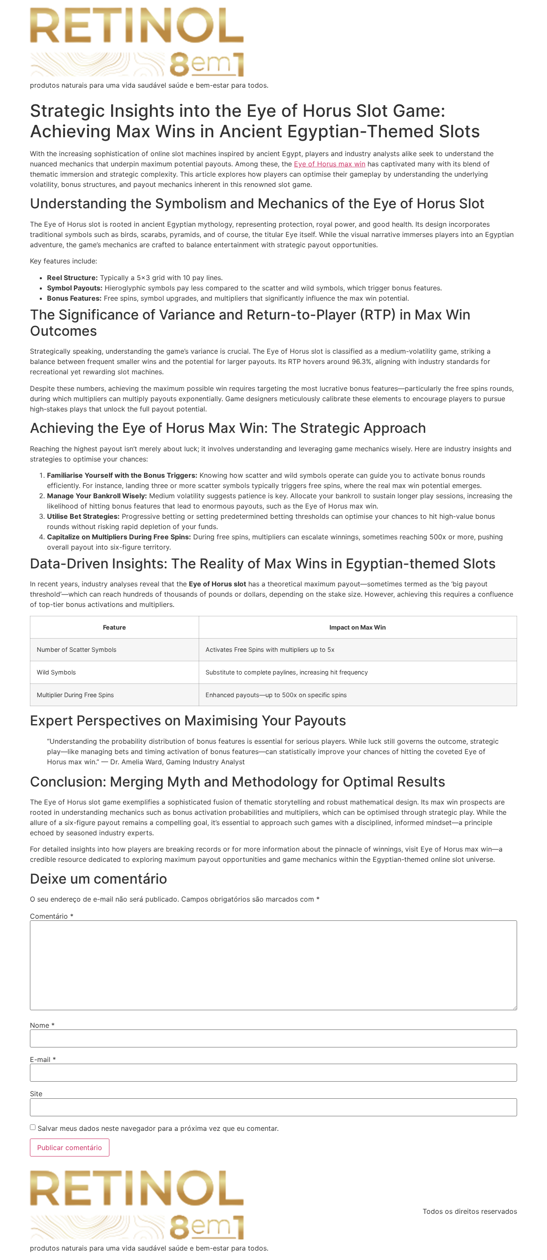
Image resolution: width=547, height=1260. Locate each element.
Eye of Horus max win (329, 164)
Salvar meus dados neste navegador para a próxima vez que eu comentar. (158, 1128)
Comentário (52, 916)
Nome (42, 1025)
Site (36, 1093)
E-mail (43, 1059)
